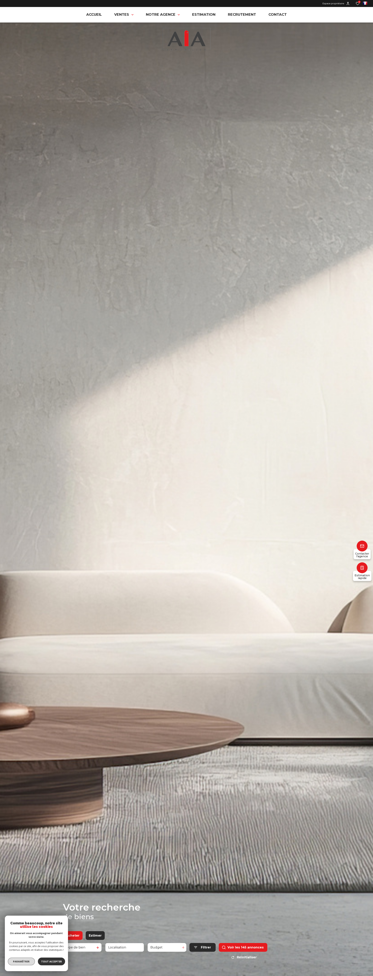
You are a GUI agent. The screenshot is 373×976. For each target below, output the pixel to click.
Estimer (95, 935)
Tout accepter (51, 961)
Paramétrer (21, 961)
